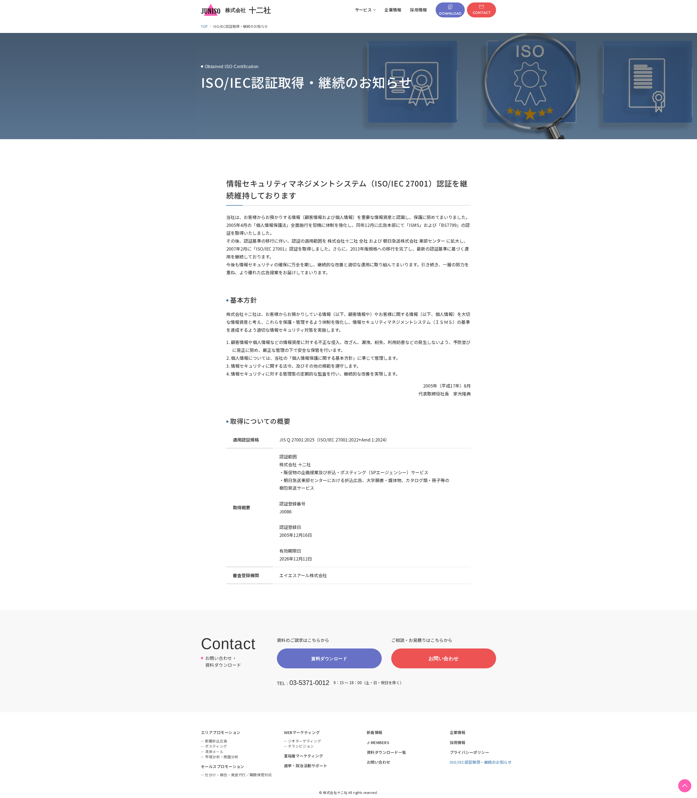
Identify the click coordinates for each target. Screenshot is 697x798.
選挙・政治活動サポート (305, 765)
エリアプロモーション (220, 732)
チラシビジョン (301, 746)
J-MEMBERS (378, 742)
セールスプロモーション (222, 766)
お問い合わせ (444, 658)
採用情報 (458, 742)
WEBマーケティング (302, 732)
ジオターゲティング (304, 741)
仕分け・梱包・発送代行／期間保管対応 (238, 774)
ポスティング (216, 746)
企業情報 (458, 732)
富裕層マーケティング (303, 756)
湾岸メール (214, 751)
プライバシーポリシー (469, 752)
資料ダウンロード (329, 658)
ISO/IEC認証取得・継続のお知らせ (481, 762)
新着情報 (375, 732)
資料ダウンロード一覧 (386, 752)
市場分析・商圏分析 (222, 756)
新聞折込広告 (216, 741)
